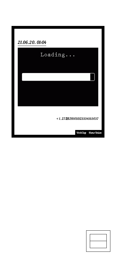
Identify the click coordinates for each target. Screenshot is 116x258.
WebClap (81, 132)
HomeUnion (95, 132)
